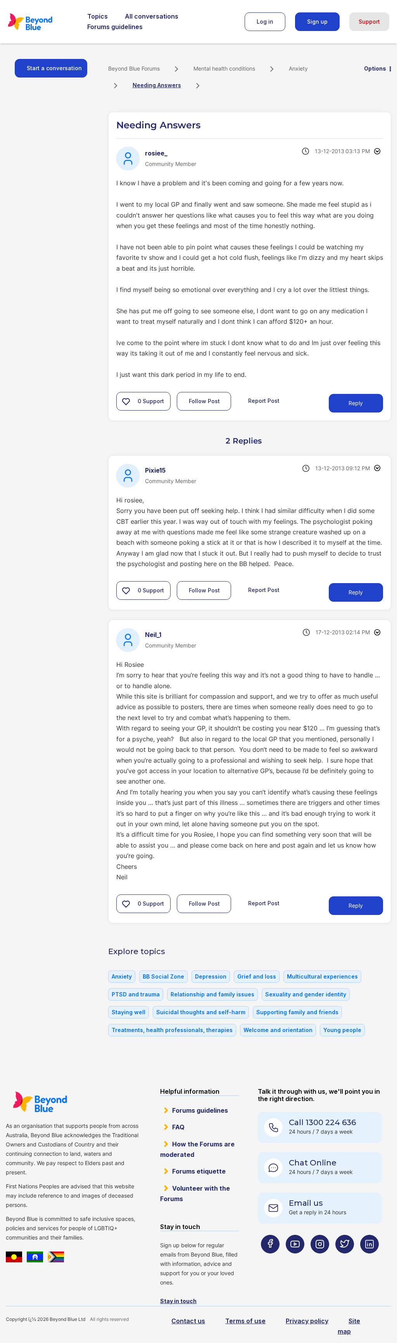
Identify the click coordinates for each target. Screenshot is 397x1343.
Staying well (128, 1012)
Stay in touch (178, 1301)
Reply (356, 403)
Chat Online (313, 1162)
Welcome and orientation (277, 1030)
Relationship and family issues (212, 994)
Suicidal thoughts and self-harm (200, 1012)
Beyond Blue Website (40, 1101)
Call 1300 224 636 (322, 1122)
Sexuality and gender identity (305, 994)
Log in (265, 21)
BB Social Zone (163, 976)
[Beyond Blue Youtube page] (295, 1259)
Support (369, 21)
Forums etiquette (199, 1171)
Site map (349, 1326)
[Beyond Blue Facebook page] (270, 1259)
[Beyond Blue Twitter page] (344, 1259)
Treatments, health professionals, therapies (172, 1030)
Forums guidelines (115, 27)
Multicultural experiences (322, 976)
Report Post (264, 400)
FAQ (178, 1127)
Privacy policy (307, 1321)
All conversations (151, 16)
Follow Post (204, 401)
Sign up (317, 21)
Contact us (188, 1321)
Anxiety (298, 68)
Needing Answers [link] (157, 85)
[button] (126, 401)
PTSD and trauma (136, 994)
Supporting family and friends (297, 1012)
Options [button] (375, 68)
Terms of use (245, 1321)
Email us (306, 1203)
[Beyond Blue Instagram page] (319, 1259)
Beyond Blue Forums (40, 22)
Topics (97, 16)
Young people (342, 1030)
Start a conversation (54, 68)
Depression (210, 976)
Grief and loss (256, 976)
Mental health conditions (224, 68)
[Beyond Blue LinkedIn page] (369, 1259)
